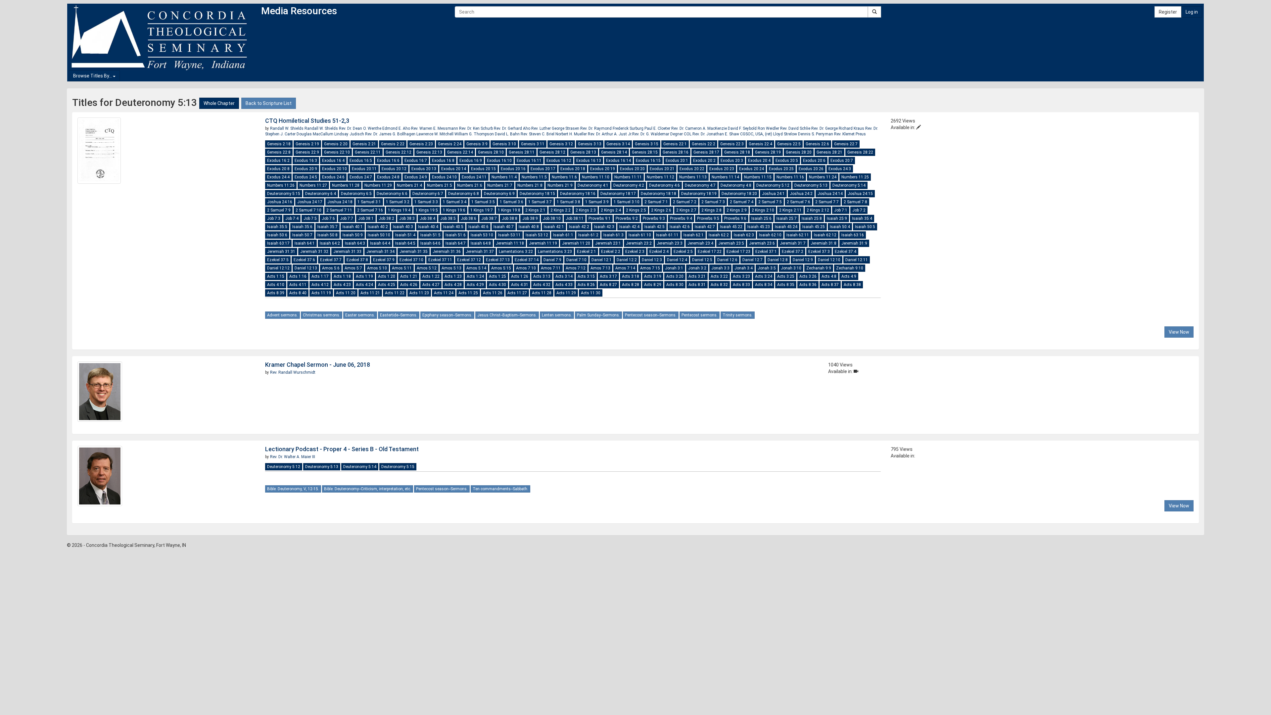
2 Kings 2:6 (661, 210)
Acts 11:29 (566, 293)
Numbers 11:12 (660, 177)
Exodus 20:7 (841, 160)
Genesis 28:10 (491, 152)
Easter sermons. (360, 315)
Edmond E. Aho (396, 128)
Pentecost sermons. (700, 315)
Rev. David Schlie (795, 128)
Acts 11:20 (345, 293)
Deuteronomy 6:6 (392, 193)
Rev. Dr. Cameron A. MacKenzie (699, 128)
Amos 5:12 (427, 268)
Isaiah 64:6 (430, 243)
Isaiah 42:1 (554, 226)
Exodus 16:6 (388, 160)
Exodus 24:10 (444, 177)
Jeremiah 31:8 (823, 243)
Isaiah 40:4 (428, 226)
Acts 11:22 (394, 293)
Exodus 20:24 (751, 169)
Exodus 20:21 (662, 169)
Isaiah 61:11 (667, 235)
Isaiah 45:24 (786, 226)
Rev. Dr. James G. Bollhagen (390, 134)
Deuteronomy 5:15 (283, 193)
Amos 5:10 (377, 268)
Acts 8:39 (275, 293)
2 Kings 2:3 (586, 210)
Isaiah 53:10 (482, 235)
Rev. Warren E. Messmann (435, 128)
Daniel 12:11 (856, 260)
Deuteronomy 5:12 (772, 185)
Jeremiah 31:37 (480, 251)
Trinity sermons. (738, 315)
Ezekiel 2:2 (610, 251)
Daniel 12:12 (278, 268)
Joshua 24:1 (773, 193)
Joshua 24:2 (801, 193)
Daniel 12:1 (601, 260)
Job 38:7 (489, 218)
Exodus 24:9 (415, 177)
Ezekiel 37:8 (357, 260)
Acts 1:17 (320, 276)
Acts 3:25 (785, 276)
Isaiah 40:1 (353, 226)
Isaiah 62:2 (719, 235)
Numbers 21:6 (469, 185)
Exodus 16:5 (361, 160)
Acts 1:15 (275, 276)
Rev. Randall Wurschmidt (292, 372)
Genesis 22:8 (279, 152)
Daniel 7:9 (552, 260)
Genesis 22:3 (732, 144)
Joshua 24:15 (860, 193)
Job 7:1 (840, 210)
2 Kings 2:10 (763, 210)
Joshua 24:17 (309, 202)
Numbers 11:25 (855, 177)
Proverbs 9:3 (654, 218)
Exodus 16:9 (470, 160)
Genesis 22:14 (460, 152)
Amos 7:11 (551, 268)
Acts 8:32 (719, 284)
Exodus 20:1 (677, 160)
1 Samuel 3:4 (454, 202)
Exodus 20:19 (602, 169)
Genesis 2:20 (336, 144)
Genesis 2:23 (421, 144)
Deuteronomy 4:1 (593, 185)
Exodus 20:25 (781, 169)
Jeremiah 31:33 (347, 251)
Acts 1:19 (364, 276)
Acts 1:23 (453, 276)
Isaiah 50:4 (840, 226)
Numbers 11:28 (345, 185)
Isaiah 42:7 (705, 226)
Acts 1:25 (497, 276)
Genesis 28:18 (737, 152)
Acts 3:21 (697, 276)
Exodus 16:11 (529, 160)
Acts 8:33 (741, 284)
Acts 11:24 (443, 293)
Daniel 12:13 (306, 268)
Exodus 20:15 (483, 169)
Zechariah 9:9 (818, 268)
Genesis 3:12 (561, 144)
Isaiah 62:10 (770, 235)
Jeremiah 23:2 (639, 243)
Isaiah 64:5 (405, 243)
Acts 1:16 (297, 276)
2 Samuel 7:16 (370, 210)
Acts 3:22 (719, 276)
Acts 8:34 (763, 284)
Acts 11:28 (541, 293)
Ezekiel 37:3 (819, 251)
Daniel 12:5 (702, 260)
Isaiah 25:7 (787, 218)
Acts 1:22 (431, 276)
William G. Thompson (474, 134)
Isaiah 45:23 (758, 226)
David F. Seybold (743, 128)
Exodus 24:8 (388, 177)
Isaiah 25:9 (837, 218)
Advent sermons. (282, 315)
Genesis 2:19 (307, 144)
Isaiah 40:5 (453, 226)
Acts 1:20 (386, 276)
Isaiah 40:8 (529, 226)
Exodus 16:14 (618, 160)
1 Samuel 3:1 (369, 202)
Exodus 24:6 (333, 177)
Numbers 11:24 (822, 177)
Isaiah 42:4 (629, 226)
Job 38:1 (366, 218)
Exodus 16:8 (443, 160)
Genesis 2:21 (364, 144)
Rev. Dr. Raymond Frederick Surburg (612, 128)
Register (1168, 12)
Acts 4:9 (848, 276)
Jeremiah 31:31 (281, 251)
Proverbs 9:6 (735, 218)
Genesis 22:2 (703, 144)
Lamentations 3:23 (555, 251)
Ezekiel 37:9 (384, 260)
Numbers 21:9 (560, 185)
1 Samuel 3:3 (426, 202)
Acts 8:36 (808, 284)
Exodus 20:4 (759, 160)
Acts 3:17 (608, 276)
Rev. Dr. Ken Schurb (476, 128)
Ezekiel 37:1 (766, 251)
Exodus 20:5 (787, 160)
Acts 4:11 (297, 284)
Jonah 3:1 (674, 268)
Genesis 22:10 (337, 152)
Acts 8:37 (830, 284)
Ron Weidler (769, 128)
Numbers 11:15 (758, 177)
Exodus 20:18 (572, 169)
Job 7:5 (310, 218)
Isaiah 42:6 (680, 226)
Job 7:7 (346, 218)
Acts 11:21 (370, 293)
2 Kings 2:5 (636, 210)
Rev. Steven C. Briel (538, 134)
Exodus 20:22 (692, 169)
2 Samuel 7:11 (339, 210)
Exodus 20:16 (513, 169)
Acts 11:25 (468, 293)
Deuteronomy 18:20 (739, 193)
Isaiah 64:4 (380, 243)
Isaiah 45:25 (813, 226)
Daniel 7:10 (576, 260)
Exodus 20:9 (306, 169)
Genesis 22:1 (675, 144)
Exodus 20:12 (394, 169)
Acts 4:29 (475, 284)
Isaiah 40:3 (403, 226)
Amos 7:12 (576, 268)
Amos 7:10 (526, 268)
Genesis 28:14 (614, 152)
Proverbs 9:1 (599, 218)
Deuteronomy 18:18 (658, 193)
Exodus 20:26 (811, 169)
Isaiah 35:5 (277, 226)
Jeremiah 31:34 (380, 251)
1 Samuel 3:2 (397, 202)
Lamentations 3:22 (516, 251)
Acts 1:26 (519, 276)
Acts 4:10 (275, 284)
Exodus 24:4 (278, 177)
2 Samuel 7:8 (855, 202)
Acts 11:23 (419, 293)
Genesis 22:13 (429, 152)
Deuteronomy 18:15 (537, 193)
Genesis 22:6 (817, 144)
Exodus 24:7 (361, 177)
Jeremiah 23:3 (670, 243)
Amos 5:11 (402, 268)
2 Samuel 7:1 (656, 202)
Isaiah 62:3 (744, 235)
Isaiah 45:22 (731, 226)
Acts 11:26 (492, 293)
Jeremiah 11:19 (543, 243)
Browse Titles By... (93, 75)
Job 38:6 (468, 218)
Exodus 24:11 (474, 177)
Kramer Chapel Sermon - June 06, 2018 (317, 364)
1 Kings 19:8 (509, 210)
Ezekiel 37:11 (440, 260)
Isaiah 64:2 (330, 243)
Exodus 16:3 (306, 160)
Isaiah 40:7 (504, 226)
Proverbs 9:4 (681, 218)
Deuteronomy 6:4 (320, 193)
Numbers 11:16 (790, 177)
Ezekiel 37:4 (845, 251)
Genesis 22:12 (398, 152)
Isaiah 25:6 (761, 218)
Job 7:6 (328, 218)
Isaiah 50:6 (277, 235)
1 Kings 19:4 (399, 210)
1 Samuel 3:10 (626, 202)
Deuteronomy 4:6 (664, 185)
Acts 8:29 (652, 284)
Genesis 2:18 (279, 144)
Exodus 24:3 (839, 169)
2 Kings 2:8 (711, 210)
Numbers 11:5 (534, 177)
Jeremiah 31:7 (793, 243)
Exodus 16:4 (333, 160)
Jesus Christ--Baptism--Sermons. (507, 315)
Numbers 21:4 (409, 185)
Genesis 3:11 (532, 144)
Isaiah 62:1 (693, 235)
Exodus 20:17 (543, 169)
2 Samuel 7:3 (713, 202)
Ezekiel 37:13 (498, 260)
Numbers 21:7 (499, 185)
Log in (1192, 12)
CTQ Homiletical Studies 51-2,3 (307, 120)
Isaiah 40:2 (378, 226)
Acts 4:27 (431, 284)
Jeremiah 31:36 (447, 251)
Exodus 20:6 (814, 160)
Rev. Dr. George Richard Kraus (838, 128)
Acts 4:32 (541, 284)
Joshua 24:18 (340, 202)
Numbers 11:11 (628, 177)
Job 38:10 (552, 218)
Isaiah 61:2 (588, 235)
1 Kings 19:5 (426, 210)
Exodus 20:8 (278, 169)
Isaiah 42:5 (654, 226)
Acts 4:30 (497, 284)
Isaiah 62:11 (797, 235)
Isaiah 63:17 (278, 243)
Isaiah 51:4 (405, 235)
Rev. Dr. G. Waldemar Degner (658, 134)
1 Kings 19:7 (481, 210)
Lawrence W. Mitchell (435, 134)
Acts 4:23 (342, 284)
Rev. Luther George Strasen (555, 128)
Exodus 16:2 (278, 160)
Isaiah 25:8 (812, 218)
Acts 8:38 (852, 284)
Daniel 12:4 (677, 260)
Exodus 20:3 (732, 160)
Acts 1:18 (342, 276)
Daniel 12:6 (727, 260)
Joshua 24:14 (830, 193)
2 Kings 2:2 (560, 210)
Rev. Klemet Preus (850, 134)
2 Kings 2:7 (686, 210)
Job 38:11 (575, 218)
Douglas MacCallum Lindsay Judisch (331, 134)
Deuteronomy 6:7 (427, 193)
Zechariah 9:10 (849, 268)
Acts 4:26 (408, 284)
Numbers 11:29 (378, 185)
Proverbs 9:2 (627, 218)
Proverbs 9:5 (708, 218)
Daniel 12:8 (778, 260)
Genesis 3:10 (504, 144)
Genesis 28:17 (706, 152)
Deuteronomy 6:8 (463, 193)
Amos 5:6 (331, 268)
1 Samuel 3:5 (483, 202)
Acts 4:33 (564, 284)
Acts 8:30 (674, 284)
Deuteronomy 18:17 (618, 193)
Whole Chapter (219, 103)
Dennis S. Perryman (816, 134)
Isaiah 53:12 (537, 235)
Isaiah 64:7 (456, 243)
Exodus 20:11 (364, 169)
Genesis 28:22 (860, 152)
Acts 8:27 (608, 284)
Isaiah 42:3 (604, 226)
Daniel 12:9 (803, 260)
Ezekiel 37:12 (469, 260)
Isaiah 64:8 (481, 243)
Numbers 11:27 (313, 185)
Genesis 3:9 (477, 144)
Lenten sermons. (557, 315)
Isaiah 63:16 (852, 235)
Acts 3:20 (674, 276)
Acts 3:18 (630, 276)
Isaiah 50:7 (302, 235)
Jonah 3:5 (767, 268)
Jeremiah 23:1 (608, 243)
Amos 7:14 (625, 268)
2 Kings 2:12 (818, 210)
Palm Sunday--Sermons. (598, 315)
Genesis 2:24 (449, 144)
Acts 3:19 (652, 276)
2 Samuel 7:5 (770, 202)
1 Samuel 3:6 (511, 202)
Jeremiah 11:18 (510, 243)
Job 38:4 (427, 218)
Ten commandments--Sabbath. (500, 489)
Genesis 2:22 (392, 144)
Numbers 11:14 (725, 177)
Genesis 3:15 (646, 144)
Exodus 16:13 (588, 160)
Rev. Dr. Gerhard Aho (512, 128)
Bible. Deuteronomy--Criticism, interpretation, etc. (367, 489)
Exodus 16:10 (499, 160)
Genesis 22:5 (789, 144)
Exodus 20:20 (632, 169)
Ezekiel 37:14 (527, 260)
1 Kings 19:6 (454, 210)
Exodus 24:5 (306, 177)
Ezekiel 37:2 (792, 251)
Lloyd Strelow (785, 134)
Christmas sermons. (321, 315)
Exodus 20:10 (334, 169)
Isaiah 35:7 (327, 226)
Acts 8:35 (785, 284)
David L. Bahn (508, 134)
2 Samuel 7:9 (279, 210)
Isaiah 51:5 (430, 235)
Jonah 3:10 (791, 268)
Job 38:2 (386, 218)
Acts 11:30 (590, 293)
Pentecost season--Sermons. (651, 315)
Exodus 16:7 (415, 160)
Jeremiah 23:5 (731, 243)
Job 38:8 (509, 218)
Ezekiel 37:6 (304, 260)
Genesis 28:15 (645, 152)
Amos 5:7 (353, 268)
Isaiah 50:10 (379, 235)
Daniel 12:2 (627, 260)
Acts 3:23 (741, 276)
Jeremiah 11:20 (576, 243)
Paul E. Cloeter (657, 128)
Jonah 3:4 (743, 268)
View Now (1179, 332)
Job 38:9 (530, 218)
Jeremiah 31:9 (854, 243)
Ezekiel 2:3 (634, 251)
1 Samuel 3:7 (540, 202)
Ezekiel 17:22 (710, 251)
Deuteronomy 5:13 (810, 185)
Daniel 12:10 (829, 260)
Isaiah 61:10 (640, 235)
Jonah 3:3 (720, 268)
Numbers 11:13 (693, 177)
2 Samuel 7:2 (684, 202)
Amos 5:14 (476, 268)
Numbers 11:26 (281, 185)
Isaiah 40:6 (478, 226)
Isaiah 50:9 (353, 235)
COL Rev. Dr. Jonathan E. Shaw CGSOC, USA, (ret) (728, 134)
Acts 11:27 (517, 293)
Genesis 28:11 (522, 152)
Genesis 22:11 (368, 152)
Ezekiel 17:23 (738, 251)
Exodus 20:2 (704, 160)
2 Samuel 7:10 (308, 210)
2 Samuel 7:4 (741, 202)
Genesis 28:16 (675, 152)
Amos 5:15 (501, 268)
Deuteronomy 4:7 (700, 185)
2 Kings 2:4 (611, 210)
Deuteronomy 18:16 (577, 193)
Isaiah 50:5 (865, 226)
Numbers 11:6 (564, 177)
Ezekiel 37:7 (331, 260)
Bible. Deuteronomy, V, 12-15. (293, 489)
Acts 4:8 (829, 276)
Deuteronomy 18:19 (699, 193)
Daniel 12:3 (652, 260)
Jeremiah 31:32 (314, 251)
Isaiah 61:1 (563, 235)
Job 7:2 (859, 210)
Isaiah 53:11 (509, 235)
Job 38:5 (448, 218)
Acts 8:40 (297, 293)
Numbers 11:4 (504, 177)
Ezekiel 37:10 (411, 260)
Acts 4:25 (386, 284)
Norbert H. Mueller (571, 134)
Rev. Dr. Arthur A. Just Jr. (610, 134)
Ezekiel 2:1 (586, 251)
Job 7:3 (273, 218)
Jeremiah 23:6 (762, 243)
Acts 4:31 (519, 284)
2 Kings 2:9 (737, 210)
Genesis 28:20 (799, 152)
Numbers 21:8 (529, 185)
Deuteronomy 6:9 (499, 193)
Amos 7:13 (600, 268)
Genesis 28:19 (768, 152)
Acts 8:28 (630, 284)
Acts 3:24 (763, 276)
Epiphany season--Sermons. (447, 315)
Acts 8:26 (586, 284)
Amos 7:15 (650, 268)
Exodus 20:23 (721, 169)
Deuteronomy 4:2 (628, 185)
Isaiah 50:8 (327, 235)
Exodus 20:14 (453, 169)
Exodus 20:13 (423, 169)
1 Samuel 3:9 (597, 202)
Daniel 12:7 (752, 260)
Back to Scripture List (269, 103)
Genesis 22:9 (307, 152)
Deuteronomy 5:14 (849, 185)
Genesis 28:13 (583, 152)
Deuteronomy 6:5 (356, 193)
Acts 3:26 (808, 276)
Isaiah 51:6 (456, 235)
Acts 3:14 (564, 276)
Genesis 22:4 (760, 144)
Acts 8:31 (697, 284)
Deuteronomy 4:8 (736, 185)
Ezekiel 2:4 (659, 251)
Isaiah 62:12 (825, 235)
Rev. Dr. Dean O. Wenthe (360, 128)
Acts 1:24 (475, 276)
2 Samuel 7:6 (798, 202)
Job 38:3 (407, 218)
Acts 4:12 (320, 284)
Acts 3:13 (541, 276)
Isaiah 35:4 (862, 218)
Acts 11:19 (321, 293)
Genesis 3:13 (589, 144)
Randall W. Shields (287, 128)
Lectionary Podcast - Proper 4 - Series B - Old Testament (342, 449)
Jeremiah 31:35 (414, 251)
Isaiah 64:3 (355, 243)
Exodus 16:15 (648, 160)
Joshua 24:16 (279, 202)
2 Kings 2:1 (535, 210)
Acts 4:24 (364, 284)
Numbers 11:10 (595, 177)
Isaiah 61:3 (613, 235)
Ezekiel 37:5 (278, 260)
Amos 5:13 (451, 268)
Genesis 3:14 (618, 144)
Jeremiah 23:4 (700, 243)
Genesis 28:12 (552, 152)
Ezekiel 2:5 (683, 251)
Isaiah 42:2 (579, 226)
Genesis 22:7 (846, 144)
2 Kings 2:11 (790, 210)
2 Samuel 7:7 (827, 202)
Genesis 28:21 (829, 152)
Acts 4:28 (453, 284)
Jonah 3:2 (697, 268)
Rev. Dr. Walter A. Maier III (292, 456)
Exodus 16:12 (558, 160)
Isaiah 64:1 (305, 243)
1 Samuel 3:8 (568, 202)
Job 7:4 (292, 218)
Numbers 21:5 (439, 185)
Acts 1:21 (408, 276)
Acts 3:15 (586, 276)
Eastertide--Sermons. (398, 315)
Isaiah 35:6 (302, 226)
